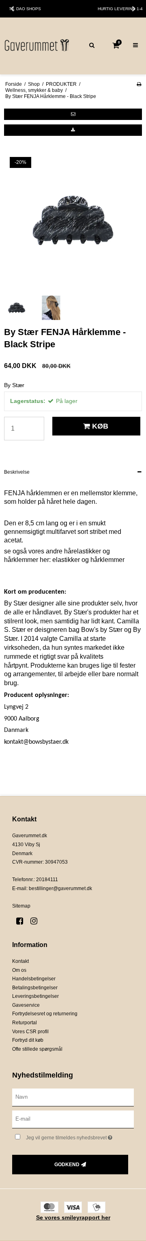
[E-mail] (73, 1119)
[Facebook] (22, 921)
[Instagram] (36, 921)
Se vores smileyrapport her (73, 1217)
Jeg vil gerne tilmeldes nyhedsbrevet (74, 1136)
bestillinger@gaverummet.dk (60, 888)
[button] (73, 114)
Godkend (66, 1164)
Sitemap (21, 906)
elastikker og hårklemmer (88, 559)
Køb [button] (100, 426)
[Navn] (73, 1097)
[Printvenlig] (139, 84)
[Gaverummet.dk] (36, 46)
